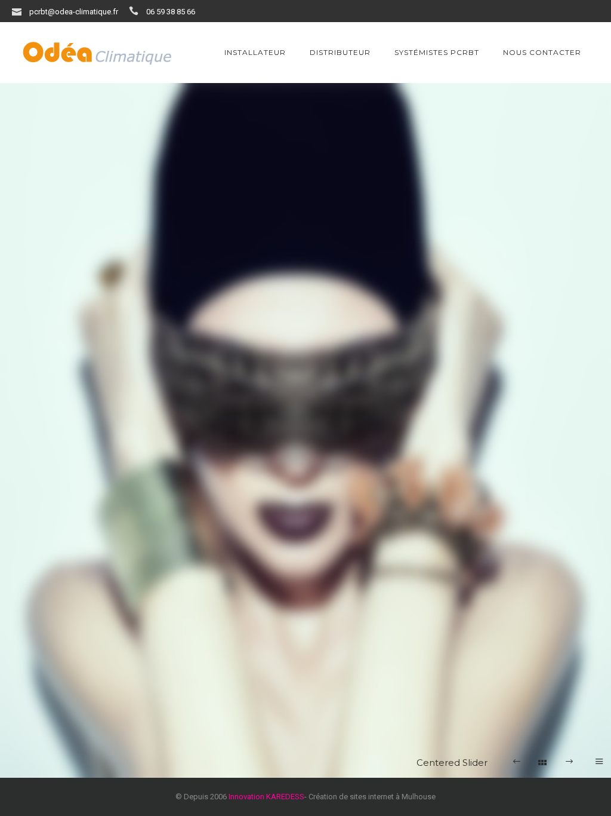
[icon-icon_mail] (19, 11)
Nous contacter (542, 52)
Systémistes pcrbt (436, 52)
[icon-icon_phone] (136, 11)
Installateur (255, 52)
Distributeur (340, 52)
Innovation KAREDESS (266, 796)
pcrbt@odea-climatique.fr (73, 11)
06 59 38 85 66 (170, 11)
